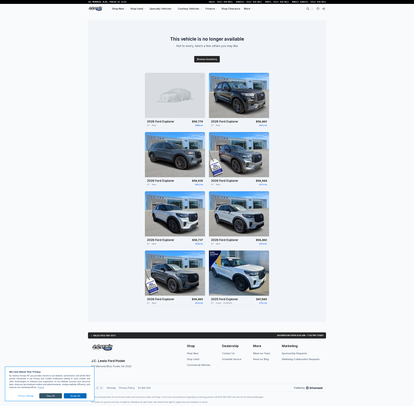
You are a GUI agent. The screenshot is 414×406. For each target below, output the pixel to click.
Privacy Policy (127, 387)
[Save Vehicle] (202, 76)
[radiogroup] (97, 388)
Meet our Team (261, 353)
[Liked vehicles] (318, 8)
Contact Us (228, 353)
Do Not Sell (144, 387)
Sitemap (111, 387)
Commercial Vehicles (198, 365)
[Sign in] (323, 8)
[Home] (95, 8)
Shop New (192, 353)
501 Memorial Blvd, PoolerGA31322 (107, 2)
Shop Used (193, 359)
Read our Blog (261, 359)
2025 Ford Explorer (224, 299)
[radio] (97, 388)
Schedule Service (231, 359)
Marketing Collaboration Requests (301, 359)
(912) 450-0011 (225, 2)
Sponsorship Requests (294, 353)
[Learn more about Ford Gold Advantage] (215, 259)
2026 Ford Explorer (160, 121)
